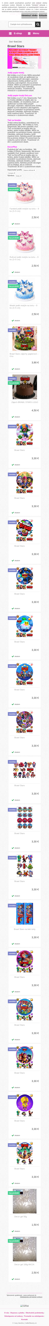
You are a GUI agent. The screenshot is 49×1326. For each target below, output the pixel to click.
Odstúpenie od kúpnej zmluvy (31, 1297)
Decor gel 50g (20, 1217)
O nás (6, 1313)
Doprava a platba (17, 1313)
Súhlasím (43, 15)
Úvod (11, 41)
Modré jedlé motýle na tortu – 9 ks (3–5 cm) (23, 306)
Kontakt (24, 1319)
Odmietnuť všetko (29, 15)
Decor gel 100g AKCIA (24, 1264)
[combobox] (29, 170)
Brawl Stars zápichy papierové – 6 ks (24, 355)
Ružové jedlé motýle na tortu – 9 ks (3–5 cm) (24, 258)
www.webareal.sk (29, 1295)
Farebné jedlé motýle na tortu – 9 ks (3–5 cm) (24, 210)
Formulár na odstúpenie (34, 1316)
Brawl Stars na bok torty (24, 929)
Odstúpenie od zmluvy (13, 1316)
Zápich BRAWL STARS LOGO (24, 402)
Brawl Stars (18, 41)
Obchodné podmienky (35, 1313)
